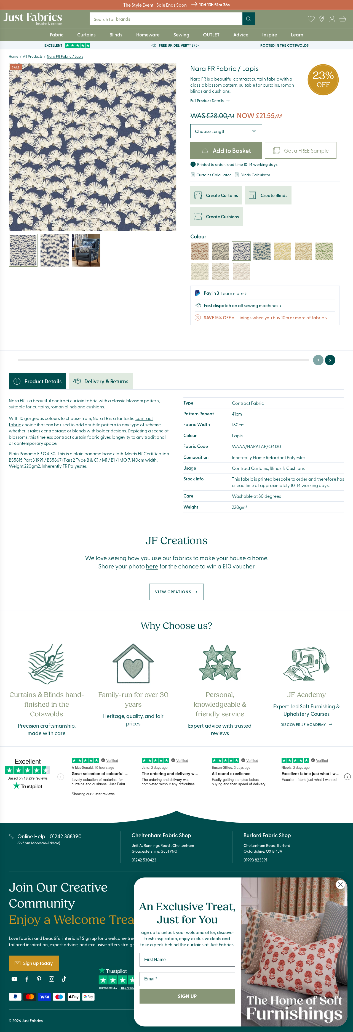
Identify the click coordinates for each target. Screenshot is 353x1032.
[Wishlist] (311, 19)
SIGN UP (187, 996)
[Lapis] (241, 251)
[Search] (248, 19)
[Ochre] (303, 251)
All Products (32, 56)
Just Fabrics (32, 1020)
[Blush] (241, 271)
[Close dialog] (340, 884)
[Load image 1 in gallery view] (23, 250)
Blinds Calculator (255, 174)
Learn (297, 34)
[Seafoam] (200, 271)
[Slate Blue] (262, 251)
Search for (116, 19)
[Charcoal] (220, 251)
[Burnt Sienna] (200, 251)
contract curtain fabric (77, 437)
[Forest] (324, 251)
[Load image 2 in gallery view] (54, 250)
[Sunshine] (282, 251)
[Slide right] (330, 360)
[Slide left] (318, 360)
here (152, 566)
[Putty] (220, 271)
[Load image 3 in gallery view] (86, 250)
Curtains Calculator (213, 174)
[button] (342, 19)
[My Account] (332, 19)
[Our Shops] (321, 19)
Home (13, 56)
